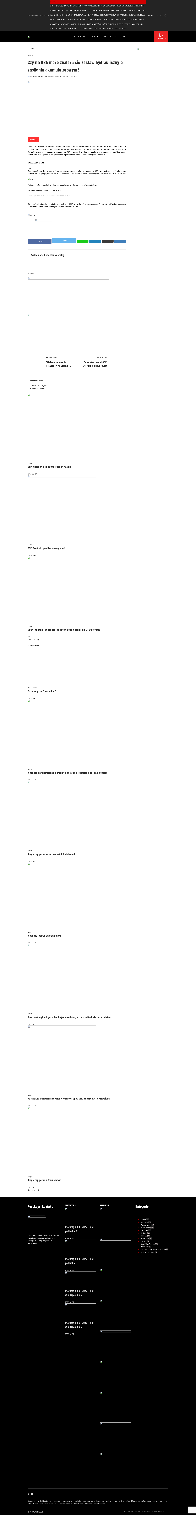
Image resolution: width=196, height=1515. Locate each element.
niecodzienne (42, 1504)
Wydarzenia (145, 1227)
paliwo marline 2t (112, 1501)
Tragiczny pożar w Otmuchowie (44, 1180)
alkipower (134, 1501)
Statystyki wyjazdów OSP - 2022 (153, 1249)
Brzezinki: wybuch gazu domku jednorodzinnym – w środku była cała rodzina (69, 1017)
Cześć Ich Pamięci (148, 1244)
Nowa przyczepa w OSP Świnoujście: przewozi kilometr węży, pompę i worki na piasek (108, 24)
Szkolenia (145, 1247)
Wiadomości (32, 688)
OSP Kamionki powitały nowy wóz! (46, 548)
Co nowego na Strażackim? (42, 691)
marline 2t (102, 1501)
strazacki (55, 1501)
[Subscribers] (166, 15)
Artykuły (144, 1222)
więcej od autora (38, 388)
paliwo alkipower (98, 1504)
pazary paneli (158, 1501)
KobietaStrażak (46, 1501)
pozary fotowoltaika (145, 1501)
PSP (86, 1504)
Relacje (144, 1233)
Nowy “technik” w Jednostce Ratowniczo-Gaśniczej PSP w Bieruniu (64, 629)
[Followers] (162, 15)
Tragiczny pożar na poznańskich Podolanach (52, 854)
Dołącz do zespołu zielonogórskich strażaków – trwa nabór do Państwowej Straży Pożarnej (88, 29)
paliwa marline (93, 1501)
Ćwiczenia (145, 1238)
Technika (33, 48)
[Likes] (158, 15)
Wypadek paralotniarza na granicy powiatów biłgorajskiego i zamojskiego (81, 6)
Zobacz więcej (33, 639)
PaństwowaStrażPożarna (75, 1504)
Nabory (144, 1236)
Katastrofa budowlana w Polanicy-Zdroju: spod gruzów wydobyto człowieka (92, 15)
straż (90, 1504)
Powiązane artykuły (40, 386)
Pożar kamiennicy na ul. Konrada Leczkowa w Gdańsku (84, 19)
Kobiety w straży (34, 1501)
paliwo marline (124, 1501)
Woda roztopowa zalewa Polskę (74, 10)
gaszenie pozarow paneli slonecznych (73, 1501)
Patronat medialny (148, 1252)
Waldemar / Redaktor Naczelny (48, 255)
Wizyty (144, 1241)
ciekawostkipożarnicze (56, 1504)
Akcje (30, 769)
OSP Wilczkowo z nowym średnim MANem (49, 466)
